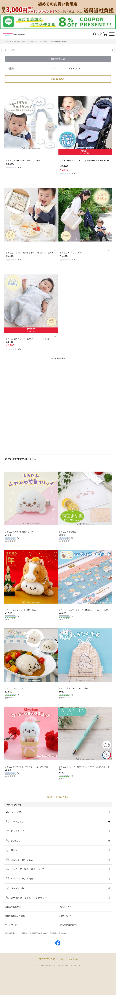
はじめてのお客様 (13, 907)
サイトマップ (11, 925)
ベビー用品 (43, 42)
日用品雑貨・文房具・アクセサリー (24, 42)
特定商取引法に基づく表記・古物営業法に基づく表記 (48, 933)
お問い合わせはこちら (58, 797)
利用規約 (24, 933)
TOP (7, 42)
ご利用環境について (68, 925)
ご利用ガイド (65, 907)
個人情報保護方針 (11, 933)
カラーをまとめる (72, 68)
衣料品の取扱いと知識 (15, 916)
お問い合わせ (65, 916)
